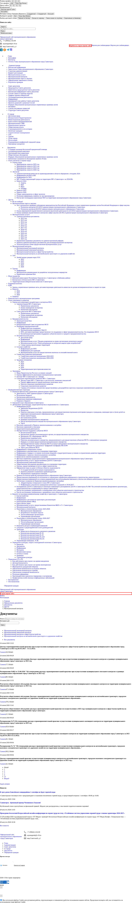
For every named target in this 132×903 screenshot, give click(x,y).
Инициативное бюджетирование (19, 118)
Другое (10, 200)
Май (22, 185)
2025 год (24, 239)
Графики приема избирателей (18, 95)
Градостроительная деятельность (27, 429)
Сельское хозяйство (23, 347)
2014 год (24, 222)
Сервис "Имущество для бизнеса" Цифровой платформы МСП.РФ (44, 445)
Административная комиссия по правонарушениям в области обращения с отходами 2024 (48, 173)
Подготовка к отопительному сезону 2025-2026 (33, 509)
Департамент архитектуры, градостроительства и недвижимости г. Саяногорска (40, 404)
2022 (22, 259)
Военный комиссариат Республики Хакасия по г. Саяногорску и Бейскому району (41, 278)
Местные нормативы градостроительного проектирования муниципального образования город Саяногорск (54, 459)
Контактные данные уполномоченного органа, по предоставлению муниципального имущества (55, 434)
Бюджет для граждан (15, 73)
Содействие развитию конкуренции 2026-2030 (37, 358)
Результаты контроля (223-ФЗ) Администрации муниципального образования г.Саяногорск (53, 207)
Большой (51, 14)
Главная (7, 601)
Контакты (11, 60)
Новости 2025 (21, 190)
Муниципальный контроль (17, 77)
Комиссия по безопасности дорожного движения (38, 531)
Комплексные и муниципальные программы (24, 298)
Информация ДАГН (23, 406)
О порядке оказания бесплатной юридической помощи (27, 149)
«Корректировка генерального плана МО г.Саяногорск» (40, 483)
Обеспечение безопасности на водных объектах (29, 568)
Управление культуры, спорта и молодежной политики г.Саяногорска (37, 542)
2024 (22, 263)
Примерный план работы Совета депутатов (23, 101)
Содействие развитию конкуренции (29, 354)
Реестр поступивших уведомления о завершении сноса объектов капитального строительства (49, 492)
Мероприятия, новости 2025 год (27, 164)
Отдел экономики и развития (18, 300)
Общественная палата (16, 127)
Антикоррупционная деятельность (20, 97)
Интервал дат (4, 621)
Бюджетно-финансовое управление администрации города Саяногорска (37, 391)
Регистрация (4, 597)
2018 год (24, 229)
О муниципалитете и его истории (20, 129)
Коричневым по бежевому (72, 18)
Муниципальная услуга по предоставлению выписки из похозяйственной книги (49, 352)
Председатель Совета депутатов (19, 88)
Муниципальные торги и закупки (20, 78)
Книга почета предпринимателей (20, 121)
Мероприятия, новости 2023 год (27, 166)
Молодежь (20, 550)
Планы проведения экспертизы (32, 308)
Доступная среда (14, 116)
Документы (20, 546)
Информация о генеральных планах (29, 449)
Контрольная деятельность (25, 397)
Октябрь (24, 188)
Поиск (3, 31)
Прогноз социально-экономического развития (37, 384)
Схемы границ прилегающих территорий (35, 345)
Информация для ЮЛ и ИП (26, 175)
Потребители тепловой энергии (32, 513)
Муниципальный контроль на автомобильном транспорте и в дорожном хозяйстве (45, 254)
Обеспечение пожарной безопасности (25, 572)
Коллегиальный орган (28, 432)
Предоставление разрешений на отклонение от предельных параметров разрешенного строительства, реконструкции (57, 477)
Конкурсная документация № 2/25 (33, 537)
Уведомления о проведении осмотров (34, 473)
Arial (11, 3)
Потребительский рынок (25, 336)
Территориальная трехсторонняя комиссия (36, 369)
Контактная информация (17, 67)
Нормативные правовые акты (31, 438)
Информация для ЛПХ (29, 349)
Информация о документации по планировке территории (36, 451)
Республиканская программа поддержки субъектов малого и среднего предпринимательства (53, 334)
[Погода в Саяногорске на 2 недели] (19, 865)
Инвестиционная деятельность (19, 120)
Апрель (23, 183)
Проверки (20, 555)
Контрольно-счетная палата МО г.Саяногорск (28, 280)
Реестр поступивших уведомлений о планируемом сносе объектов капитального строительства (50, 490)
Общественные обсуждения (18, 155)
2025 (22, 265)
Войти (2, 596)
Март (22, 187)
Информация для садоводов (30, 350)
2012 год (24, 218)
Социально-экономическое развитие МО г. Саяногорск (35, 378)
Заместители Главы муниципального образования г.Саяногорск (30, 69)
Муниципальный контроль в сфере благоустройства (34, 252)
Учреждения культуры (24, 557)
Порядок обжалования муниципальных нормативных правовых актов (33, 105)
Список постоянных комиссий (19, 108)
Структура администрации (17, 71)
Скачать (3, 652)
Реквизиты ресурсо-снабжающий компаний (31, 526)
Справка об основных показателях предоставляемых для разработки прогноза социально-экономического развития (61, 388)
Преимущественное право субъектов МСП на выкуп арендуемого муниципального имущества (54, 444)
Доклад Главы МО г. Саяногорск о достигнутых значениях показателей (46, 380)
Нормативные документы (30, 306)
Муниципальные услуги (16, 75)
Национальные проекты (16, 125)
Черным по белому (24, 18)
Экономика (16, 371)
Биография (12, 58)
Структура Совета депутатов (18, 110)
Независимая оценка (23, 552)
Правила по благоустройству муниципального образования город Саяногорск (44, 475)
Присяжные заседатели (16, 144)
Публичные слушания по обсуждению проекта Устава (27, 159)
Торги (23, 423)
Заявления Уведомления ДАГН (31, 408)
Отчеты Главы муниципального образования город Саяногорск (30, 62)
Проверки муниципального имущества (34, 419)
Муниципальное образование (31, 511)
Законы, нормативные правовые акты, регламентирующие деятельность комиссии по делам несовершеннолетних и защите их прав (58, 287)
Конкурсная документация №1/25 (32, 539)
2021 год (24, 235)
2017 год (24, 228)
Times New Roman (21, 3)
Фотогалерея (12, 140)
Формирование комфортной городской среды (24, 142)
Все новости (4, 826)
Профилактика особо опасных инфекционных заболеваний (33, 578)
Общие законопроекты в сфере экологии (30, 194)
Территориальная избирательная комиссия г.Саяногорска (32, 282)
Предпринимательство (20, 319)
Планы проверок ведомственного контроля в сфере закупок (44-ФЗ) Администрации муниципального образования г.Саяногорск (62, 213)
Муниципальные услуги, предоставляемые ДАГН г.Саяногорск (38, 460)
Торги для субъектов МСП (30, 447)
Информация (12, 99)
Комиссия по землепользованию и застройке (32, 457)
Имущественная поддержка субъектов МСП (32, 431)
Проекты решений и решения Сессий (21, 103)
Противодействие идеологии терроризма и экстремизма (32, 576)
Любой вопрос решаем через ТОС (28, 257)
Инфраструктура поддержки (31, 328)
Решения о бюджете (23, 401)
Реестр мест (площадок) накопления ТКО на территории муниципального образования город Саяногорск (53, 198)
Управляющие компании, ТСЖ (27, 540)
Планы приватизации (28, 416)
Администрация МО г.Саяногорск (28, 304)
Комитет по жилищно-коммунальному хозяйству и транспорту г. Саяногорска (39, 494)
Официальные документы (13, 603)
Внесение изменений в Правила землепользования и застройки (38, 425)
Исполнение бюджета (24, 395)
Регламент (11, 106)
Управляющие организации (30, 516)
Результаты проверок (15, 82)
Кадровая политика (15, 283)
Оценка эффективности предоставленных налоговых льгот (41, 382)
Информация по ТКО (24, 177)
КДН (10, 285)
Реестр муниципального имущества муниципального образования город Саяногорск (51, 421)
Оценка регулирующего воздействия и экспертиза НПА (32, 302)
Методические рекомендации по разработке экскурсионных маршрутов (41, 272)
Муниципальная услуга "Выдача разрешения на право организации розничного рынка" (52, 341)
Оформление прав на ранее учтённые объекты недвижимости (38, 468)
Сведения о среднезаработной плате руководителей (34, 527)
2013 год (24, 220)
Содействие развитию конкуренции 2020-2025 (37, 356)
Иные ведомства (14, 276)
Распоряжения (13, 580)
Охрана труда (17, 162)
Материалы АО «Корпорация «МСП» (34, 436)
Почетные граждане (15, 131)
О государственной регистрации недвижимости (38, 470)
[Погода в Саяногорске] (12, 863)
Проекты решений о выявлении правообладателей (38, 472)
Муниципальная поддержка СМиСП (34, 330)
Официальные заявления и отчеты (20, 80)
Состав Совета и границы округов (20, 93)
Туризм (10, 136)
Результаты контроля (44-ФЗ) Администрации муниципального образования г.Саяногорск (52, 209)
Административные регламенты (27, 216)
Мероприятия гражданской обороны (25, 567)
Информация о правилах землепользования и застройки (36, 455)
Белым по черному (38, 18)
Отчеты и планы (22, 554)
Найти (3, 625)
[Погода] (4, 865)
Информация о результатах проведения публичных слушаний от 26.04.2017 (47, 485)
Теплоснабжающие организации (32, 514)
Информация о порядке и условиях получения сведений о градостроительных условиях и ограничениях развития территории (61, 453)
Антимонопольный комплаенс (19, 151)
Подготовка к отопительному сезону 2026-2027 (33, 518)
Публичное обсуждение (29, 309)
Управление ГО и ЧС (15, 559)
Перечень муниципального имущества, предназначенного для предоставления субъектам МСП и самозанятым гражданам (64, 440)
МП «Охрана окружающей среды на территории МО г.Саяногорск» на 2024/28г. (44, 179)
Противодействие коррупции (18, 153)
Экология (15, 172)
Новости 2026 (21, 192)
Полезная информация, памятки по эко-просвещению (35, 196)
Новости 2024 (21, 181)
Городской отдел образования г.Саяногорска (28, 403)
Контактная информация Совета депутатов (23, 92)
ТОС (10, 134)
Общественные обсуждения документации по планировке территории (41, 464)
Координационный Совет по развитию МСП (32, 324)
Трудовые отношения (24, 360)
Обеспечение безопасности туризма (25, 570)
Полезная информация (20, 574)
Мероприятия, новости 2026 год (27, 170)
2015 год (24, 224)
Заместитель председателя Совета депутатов (23, 90)
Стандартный (31, 14)
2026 (22, 267)
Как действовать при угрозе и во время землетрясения (31, 565)
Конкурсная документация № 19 (32, 535)
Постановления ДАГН (29, 418)
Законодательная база (24, 321)
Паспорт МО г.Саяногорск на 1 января (30, 377)
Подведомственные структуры (19, 390)
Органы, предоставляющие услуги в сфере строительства (36, 466)
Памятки (15, 296)
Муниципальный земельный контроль (30, 250)
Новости (15, 289)
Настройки (4, 11)
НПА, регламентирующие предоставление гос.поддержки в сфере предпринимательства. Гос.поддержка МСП (60, 332)
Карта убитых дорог (23, 503)
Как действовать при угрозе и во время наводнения (30, 561)
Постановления (13, 581)
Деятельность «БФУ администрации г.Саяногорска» (34, 393)
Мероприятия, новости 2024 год (27, 168)
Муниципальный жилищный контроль (30, 248)
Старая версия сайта (7, 593)
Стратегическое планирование (19, 133)
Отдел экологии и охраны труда (19, 160)
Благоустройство (22, 496)
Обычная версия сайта (8, 9)
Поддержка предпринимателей (27, 326)
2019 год (24, 231)
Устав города (12, 138)
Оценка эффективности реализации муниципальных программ (38, 375)
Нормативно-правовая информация (29, 399)
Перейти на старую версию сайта (80, 45)
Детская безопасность (20, 563)
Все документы (9, 640)
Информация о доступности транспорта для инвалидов (35, 500)
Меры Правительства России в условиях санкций (34, 373)
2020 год (24, 233)
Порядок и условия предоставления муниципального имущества (43, 442)
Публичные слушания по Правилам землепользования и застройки (40, 481)
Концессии (24, 410)
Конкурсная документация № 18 (32, 533)
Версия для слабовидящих (110, 45)
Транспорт (20, 529)
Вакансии (19, 544)
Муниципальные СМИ (16, 123)
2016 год (24, 226)
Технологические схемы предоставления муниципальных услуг (39, 244)
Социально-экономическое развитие (33, 386)
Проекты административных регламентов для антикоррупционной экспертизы (44, 242)
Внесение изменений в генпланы (28, 427)
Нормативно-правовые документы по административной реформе (39, 241)
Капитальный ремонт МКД (26, 501)
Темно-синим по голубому (54, 18)
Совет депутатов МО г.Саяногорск (28, 311)
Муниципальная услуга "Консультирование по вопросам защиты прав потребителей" (51, 343)
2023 (22, 261)
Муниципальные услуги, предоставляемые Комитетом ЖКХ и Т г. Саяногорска (44, 505)
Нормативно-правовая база (26, 274)
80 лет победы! (17, 201)
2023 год (24, 237)
